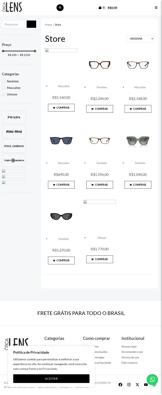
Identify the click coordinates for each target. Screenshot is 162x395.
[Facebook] (120, 384)
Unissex (101, 237)
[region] (51, 366)
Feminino (102, 87)
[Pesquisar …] (60, 7)
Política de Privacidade (43, 368)
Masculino (63, 86)
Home (48, 24)
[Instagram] (129, 384)
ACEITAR (51, 378)
